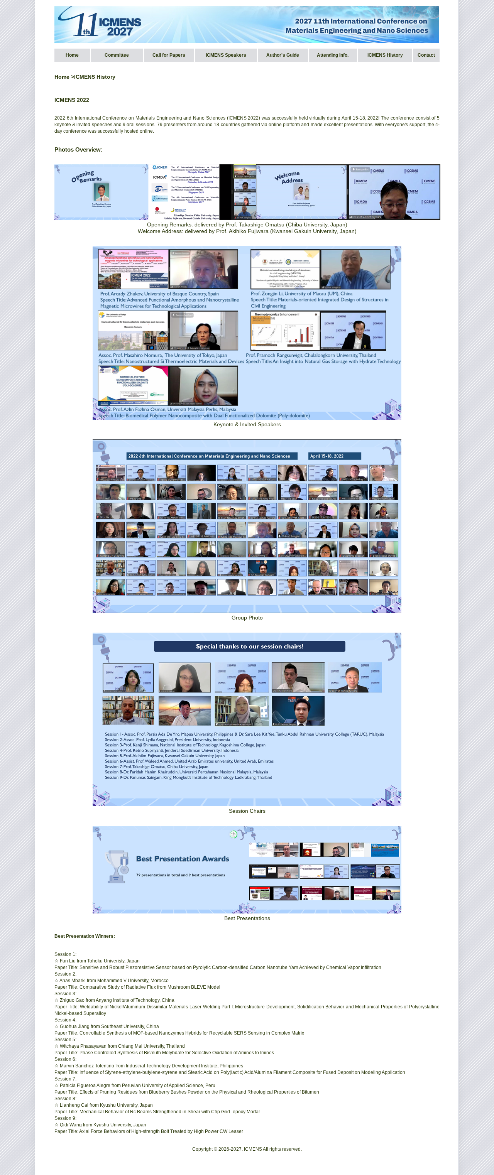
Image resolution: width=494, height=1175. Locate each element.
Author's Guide (282, 55)
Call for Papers (168, 55)
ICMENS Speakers (226, 55)
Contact (426, 55)
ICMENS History (385, 55)
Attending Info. (333, 55)
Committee (117, 55)
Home (72, 55)
